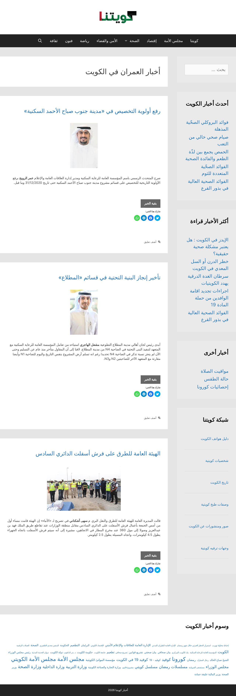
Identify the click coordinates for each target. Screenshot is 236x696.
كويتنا (194, 41)
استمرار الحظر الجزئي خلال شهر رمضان (194, 645)
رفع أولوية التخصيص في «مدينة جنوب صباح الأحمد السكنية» (92, 111)
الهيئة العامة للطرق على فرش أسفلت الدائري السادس (98, 453)
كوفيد (166, 659)
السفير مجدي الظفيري (49, 645)
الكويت (223, 652)
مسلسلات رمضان (173, 666)
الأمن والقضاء (107, 41)
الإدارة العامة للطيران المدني (164, 645)
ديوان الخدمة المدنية (40, 652)
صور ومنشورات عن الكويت (208, 526)
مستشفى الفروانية (196, 667)
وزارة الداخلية (54, 666)
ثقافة (54, 41)
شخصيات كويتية (216, 461)
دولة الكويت (56, 652)
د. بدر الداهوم (70, 652)
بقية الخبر (149, 204)
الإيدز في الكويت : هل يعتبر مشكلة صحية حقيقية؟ (207, 246)
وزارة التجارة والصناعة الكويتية (104, 667)
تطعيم (110, 652)
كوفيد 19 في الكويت (132, 659)
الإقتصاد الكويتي (97, 645)
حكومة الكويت (85, 652)
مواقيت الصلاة (214, 371)
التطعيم (75, 645)
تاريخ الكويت (219, 482)
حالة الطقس (216, 379)
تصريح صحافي (122, 652)
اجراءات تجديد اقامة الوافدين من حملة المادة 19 (209, 297)
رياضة (84, 41)
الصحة (134, 41)
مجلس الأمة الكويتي (33, 659)
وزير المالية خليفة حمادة (208, 674)
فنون (69, 41)
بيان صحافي (164, 652)
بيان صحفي (150, 652)
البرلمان (85, 645)
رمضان (191, 660)
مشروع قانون (127, 667)
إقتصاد (152, 41)
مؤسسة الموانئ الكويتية (100, 660)
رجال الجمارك (203, 660)
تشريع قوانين (136, 652)
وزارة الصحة (29, 666)
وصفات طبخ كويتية (214, 504)
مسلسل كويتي (146, 667)
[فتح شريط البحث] (40, 40)
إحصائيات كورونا (212, 387)
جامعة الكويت (99, 652)
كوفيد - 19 (155, 660)
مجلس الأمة (173, 41)
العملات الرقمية (23, 645)
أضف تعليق (150, 241)
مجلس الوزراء (217, 666)
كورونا (179, 659)
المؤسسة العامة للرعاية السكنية (203, 652)
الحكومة (64, 645)
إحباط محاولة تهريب (220, 645)
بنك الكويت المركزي (180, 652)
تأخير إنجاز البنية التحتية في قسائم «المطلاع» (109, 277)
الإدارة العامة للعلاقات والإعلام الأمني (128, 645)
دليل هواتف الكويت (214, 439)
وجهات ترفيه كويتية (214, 548)
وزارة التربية (76, 666)
